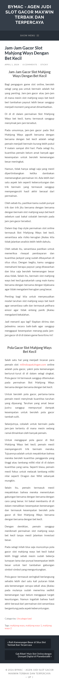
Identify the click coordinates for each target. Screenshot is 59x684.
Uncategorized (24, 618)
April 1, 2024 (12, 64)
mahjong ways (17, 625)
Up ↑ (31, 677)
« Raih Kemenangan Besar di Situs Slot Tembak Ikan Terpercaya (26, 643)
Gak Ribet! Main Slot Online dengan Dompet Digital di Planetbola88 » (34, 655)
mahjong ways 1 (34, 625)
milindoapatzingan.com (33, 364)
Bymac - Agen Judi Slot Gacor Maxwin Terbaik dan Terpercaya (29, 14)
